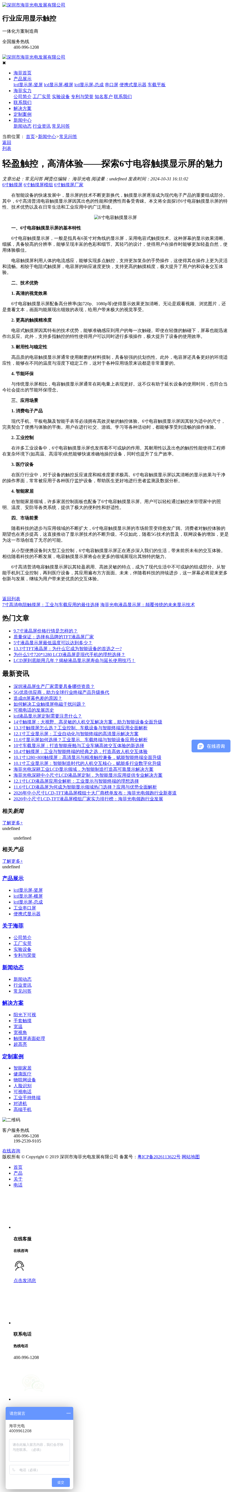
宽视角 (20, 1032)
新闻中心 (23, 120)
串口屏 (111, 84)
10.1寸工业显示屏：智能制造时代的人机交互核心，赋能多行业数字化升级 (87, 763)
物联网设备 (25, 1079)
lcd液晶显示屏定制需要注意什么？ (48, 716)
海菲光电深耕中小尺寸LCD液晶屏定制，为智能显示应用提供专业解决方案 (88, 775)
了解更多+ (12, 822)
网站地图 (191, 1156)
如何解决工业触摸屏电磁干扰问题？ (50, 704)
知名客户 (104, 96)
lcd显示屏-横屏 (58, 84)
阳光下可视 (25, 1014)
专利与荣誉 (82, 96)
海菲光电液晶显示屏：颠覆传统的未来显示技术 (147, 604)
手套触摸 (23, 1020)
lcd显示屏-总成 (89, 84)
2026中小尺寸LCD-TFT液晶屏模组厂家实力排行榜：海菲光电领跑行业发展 (88, 798)
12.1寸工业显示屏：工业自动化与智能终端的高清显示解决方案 (76, 733)
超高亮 (20, 1044)
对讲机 (20, 1103)
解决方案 (23, 108)
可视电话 (23, 1091)
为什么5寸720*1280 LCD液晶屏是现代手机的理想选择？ (69, 654)
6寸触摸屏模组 (38, 184)
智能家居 (23, 1068)
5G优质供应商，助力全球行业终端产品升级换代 (61, 692)
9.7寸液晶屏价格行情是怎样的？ (46, 630)
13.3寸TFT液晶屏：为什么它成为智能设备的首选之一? (68, 648)
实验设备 (61, 96)
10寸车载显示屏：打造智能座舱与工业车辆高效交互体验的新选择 (79, 745)
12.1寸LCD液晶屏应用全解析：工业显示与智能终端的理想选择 (76, 781)
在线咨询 (11, 1150)
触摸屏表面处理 (29, 1038)
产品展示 (23, 78)
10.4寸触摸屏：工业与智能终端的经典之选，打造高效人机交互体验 (81, 751)
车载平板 (157, 84)
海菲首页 (23, 72)
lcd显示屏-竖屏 (28, 84)
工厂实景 (42, 96)
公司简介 (23, 96)
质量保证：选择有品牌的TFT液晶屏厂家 (54, 636)
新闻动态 (23, 126)
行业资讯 (42, 126)
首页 (30, 136)
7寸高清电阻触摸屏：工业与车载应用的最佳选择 (50, 604)
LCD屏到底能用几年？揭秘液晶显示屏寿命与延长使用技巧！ (75, 660)
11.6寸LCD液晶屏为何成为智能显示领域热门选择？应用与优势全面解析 (85, 787)
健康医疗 (23, 1074)
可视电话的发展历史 (34, 710)
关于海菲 (13, 926)
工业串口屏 (25, 908)
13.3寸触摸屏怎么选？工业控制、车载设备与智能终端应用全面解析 (81, 727)
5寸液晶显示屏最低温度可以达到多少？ (53, 642)
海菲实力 (23, 90)
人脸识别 (23, 1085)
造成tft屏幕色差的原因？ (38, 698)
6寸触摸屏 (12, 184)
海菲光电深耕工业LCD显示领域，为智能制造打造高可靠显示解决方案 (84, 769)
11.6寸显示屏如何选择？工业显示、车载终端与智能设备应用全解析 (81, 739)
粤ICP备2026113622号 (159, 1156)
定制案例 (23, 114)
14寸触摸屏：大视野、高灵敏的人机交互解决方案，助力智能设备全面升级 (88, 722)
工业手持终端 (27, 1097)
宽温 (18, 1026)
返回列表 (11, 598)
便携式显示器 (132, 84)
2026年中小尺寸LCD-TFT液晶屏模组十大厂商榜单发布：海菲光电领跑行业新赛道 (95, 793)
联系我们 (123, 96)
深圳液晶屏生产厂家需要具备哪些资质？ (54, 686)
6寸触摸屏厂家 (68, 184)
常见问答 (61, 126)
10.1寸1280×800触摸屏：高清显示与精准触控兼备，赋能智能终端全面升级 (87, 757)
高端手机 (23, 1109)
